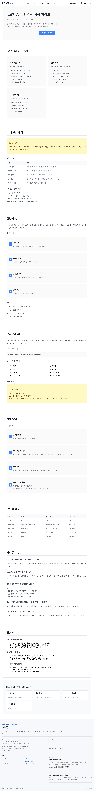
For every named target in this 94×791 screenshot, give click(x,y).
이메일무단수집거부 (29, 763)
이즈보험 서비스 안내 (6, 763)
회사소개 (4, 759)
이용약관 (27, 759)
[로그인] (85, 3)
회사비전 (4, 761)
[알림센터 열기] (81, 3)
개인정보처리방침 (29, 761)
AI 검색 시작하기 (47, 33)
